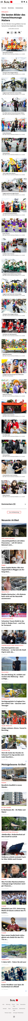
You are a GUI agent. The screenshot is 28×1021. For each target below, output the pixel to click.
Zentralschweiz (19, 8)
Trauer (13, 1004)
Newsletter (23, 1004)
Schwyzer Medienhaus (18, 1012)
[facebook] (16, 33)
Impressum (15, 1008)
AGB (14, 1010)
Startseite (3, 8)
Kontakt (5, 1008)
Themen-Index (8, 1012)
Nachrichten (11, 8)
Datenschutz (22, 1008)
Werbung (8, 1004)
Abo (3, 1004)
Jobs (17, 1004)
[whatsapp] (12, 33)
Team (9, 1008)
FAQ (14, 1006)
